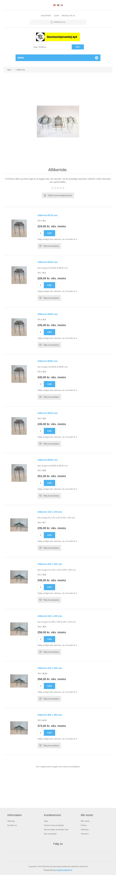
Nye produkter (50, 834)
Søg (78, 47)
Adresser (85, 829)
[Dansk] (54, 5)
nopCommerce (64, 870)
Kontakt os (12, 825)
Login (56, 16)
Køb (49, 233)
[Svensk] (58, 5)
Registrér (46, 16)
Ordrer (84, 825)
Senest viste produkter (54, 825)
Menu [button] (21, 58)
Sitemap (11, 821)
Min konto (85, 821)
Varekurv (85, 834)
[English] (61, 5)
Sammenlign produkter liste (56, 829)
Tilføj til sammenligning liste (60, 195)
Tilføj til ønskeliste (51, 246)
